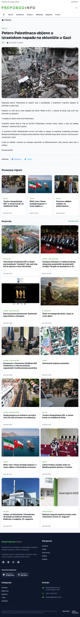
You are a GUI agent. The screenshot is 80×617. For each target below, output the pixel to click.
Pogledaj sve (73, 221)
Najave (6, 512)
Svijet (4, 28)
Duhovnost (46, 311)
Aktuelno (7, 259)
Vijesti (10, 15)
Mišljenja (39, 15)
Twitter (29, 159)
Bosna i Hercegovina (50, 259)
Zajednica (20, 15)
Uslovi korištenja (75, 612)
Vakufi (44, 360)
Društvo (30, 15)
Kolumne (4, 594)
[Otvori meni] (4, 15)
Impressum (65, 611)
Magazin (49, 15)
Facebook (17, 159)
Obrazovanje (47, 512)
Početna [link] (7, 20)
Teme (3, 598)
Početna (45, 546)
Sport (44, 462)
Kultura (44, 556)
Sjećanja (5, 601)
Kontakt (74, 2)
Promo (57, 15)
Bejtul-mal (5, 591)
